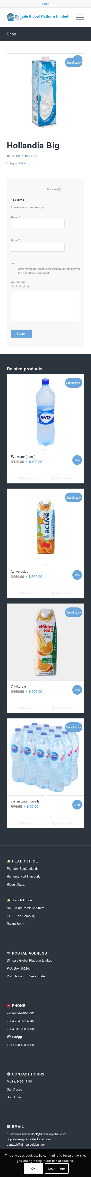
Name (15, 216)
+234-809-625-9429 (20, 1044)
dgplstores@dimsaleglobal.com (29, 1139)
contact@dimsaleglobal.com (27, 1144)
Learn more (56, 1168)
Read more (28, 478)
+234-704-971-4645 (20, 1020)
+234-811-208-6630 (20, 1028)
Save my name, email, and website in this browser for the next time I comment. (52, 271)
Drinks (23, 163)
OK (33, 1168)
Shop (11, 34)
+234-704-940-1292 (20, 1013)
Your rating (19, 281)
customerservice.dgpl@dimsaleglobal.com (36, 1134)
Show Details (63, 478)
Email (15, 240)
